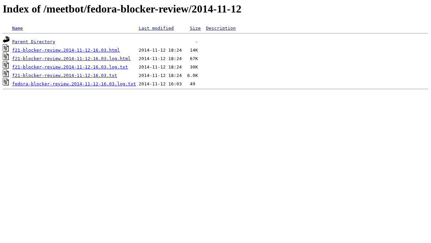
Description (221, 28)
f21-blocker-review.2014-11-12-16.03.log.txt (70, 67)
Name (17, 28)
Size (195, 28)
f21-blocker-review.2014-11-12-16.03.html (66, 50)
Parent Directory (33, 41)
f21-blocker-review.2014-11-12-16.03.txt (64, 75)
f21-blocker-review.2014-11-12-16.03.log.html (71, 58)
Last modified (156, 28)
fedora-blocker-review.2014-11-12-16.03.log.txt (74, 83)
